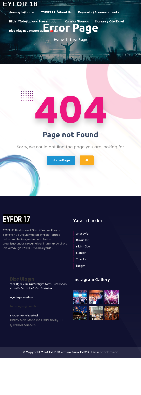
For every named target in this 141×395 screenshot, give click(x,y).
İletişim (80, 266)
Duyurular (82, 240)
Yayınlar (81, 259)
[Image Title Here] (80, 297)
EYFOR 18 (20, 4)
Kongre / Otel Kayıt (109, 21)
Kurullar (81, 253)
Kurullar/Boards (77, 21)
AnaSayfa (82, 233)
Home (59, 39)
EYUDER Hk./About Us (56, 12)
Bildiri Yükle (83, 246)
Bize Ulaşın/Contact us (26, 31)
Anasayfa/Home (21, 12)
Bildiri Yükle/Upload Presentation (33, 21)
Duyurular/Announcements (98, 12)
